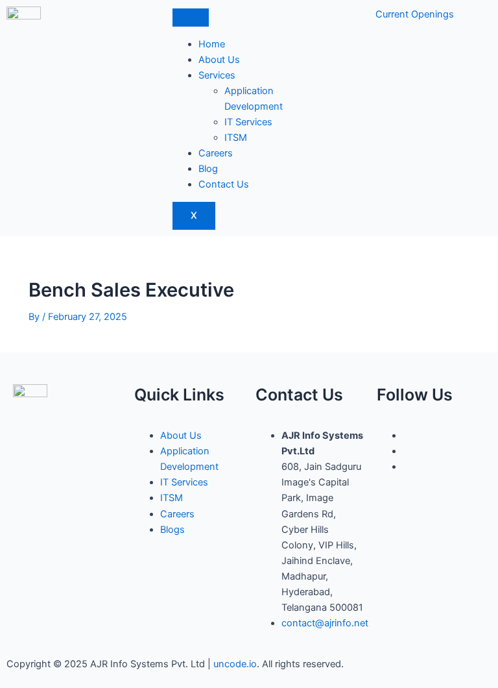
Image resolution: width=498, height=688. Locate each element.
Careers (215, 153)
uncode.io (235, 664)
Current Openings (414, 14)
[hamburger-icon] (190, 17)
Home (211, 44)
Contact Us (223, 184)
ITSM (235, 137)
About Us (219, 60)
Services (216, 75)
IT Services (248, 122)
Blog (208, 169)
